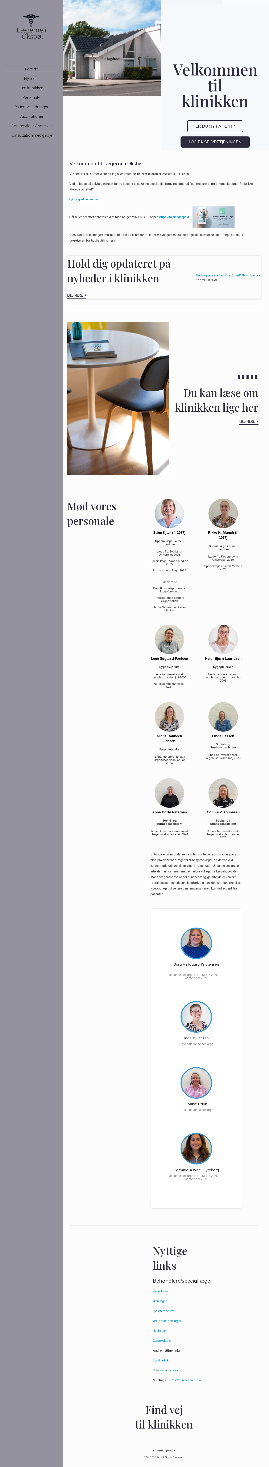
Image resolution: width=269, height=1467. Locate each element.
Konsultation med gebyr (32, 134)
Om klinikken (32, 87)
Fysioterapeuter (163, 1311)
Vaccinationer (32, 116)
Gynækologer (162, 1341)
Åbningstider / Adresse (31, 125)
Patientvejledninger (31, 106)
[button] (215, 126)
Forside (31, 68)
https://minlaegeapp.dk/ (175, 217)
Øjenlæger (160, 1301)
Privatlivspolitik (164, 1450)
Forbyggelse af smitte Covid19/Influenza (228, 275)
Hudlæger (159, 1331)
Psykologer (160, 1291)
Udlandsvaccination (166, 1370)
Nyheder (31, 78)
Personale (31, 97)
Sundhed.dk (161, 1360)
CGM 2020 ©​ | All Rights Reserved (164, 1457)
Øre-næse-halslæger (167, 1321)
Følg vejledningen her (83, 199)
